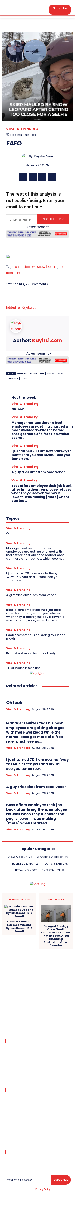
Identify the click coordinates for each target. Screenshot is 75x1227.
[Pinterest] (42, 177)
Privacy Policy (42, 1189)
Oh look (17, 409)
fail (42, 373)
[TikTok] (33, 1217)
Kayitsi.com (43, 156)
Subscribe (61, 1179)
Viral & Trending (22, 128)
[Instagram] (23, 1217)
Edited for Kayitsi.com (22, 307)
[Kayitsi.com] (25, 156)
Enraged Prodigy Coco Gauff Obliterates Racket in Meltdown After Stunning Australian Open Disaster (55, 936)
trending (13, 378)
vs (34, 266)
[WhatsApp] (52, 177)
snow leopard (47, 266)
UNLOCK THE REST (53, 219)
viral (24, 378)
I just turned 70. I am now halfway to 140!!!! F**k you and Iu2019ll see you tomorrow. (41, 455)
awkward (22, 373)
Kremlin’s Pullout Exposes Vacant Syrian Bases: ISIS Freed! (19, 926)
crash (33, 373)
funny (51, 373)
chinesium (23, 266)
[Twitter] (33, 177)
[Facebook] (23, 177)
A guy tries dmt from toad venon (38, 472)
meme (61, 373)
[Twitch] (42, 1217)
